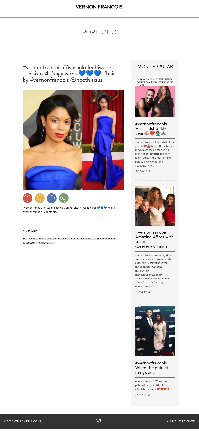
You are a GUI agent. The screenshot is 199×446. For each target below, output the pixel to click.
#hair (110, 208)
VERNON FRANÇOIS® (28, 421)
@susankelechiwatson (56, 208)
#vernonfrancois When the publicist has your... (153, 368)
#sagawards (89, 208)
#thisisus (74, 208)
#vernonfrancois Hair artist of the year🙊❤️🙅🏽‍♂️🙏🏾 (151, 129)
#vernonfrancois (32, 208)
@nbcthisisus (50, 212)
